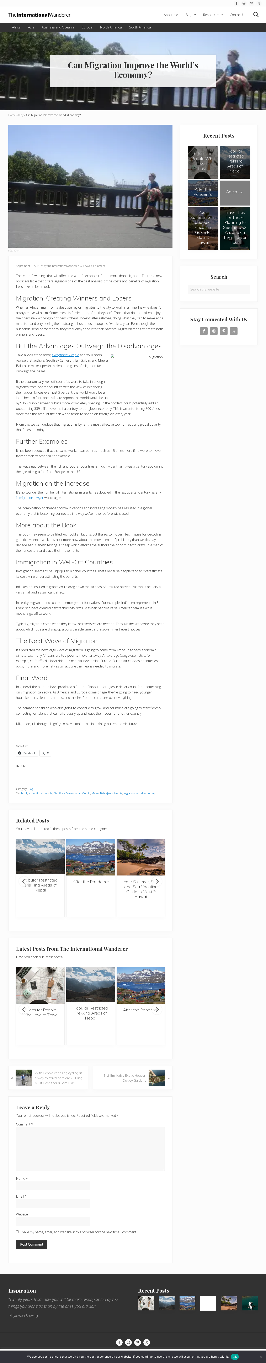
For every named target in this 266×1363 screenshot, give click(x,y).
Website (22, 1214)
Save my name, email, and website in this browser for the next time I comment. (79, 1232)
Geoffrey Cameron (65, 793)
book (24, 793)
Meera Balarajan (101, 793)
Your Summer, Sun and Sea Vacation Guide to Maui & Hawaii (141, 889)
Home (12, 115)
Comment (24, 1124)
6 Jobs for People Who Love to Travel (40, 1012)
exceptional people (41, 793)
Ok (235, 1356)
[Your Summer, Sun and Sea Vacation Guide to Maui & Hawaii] (141, 857)
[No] (261, 1357)
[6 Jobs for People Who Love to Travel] (40, 985)
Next (157, 881)
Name (22, 1178)
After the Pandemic (91, 881)
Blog (20, 115)
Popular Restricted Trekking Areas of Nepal (40, 885)
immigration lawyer (29, 497)
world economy (145, 793)
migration (129, 793)
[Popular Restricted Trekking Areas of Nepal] (40, 856)
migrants (117, 793)
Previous (24, 881)
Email (21, 1196)
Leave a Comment (94, 266)
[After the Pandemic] (90, 857)
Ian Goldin (84, 793)
